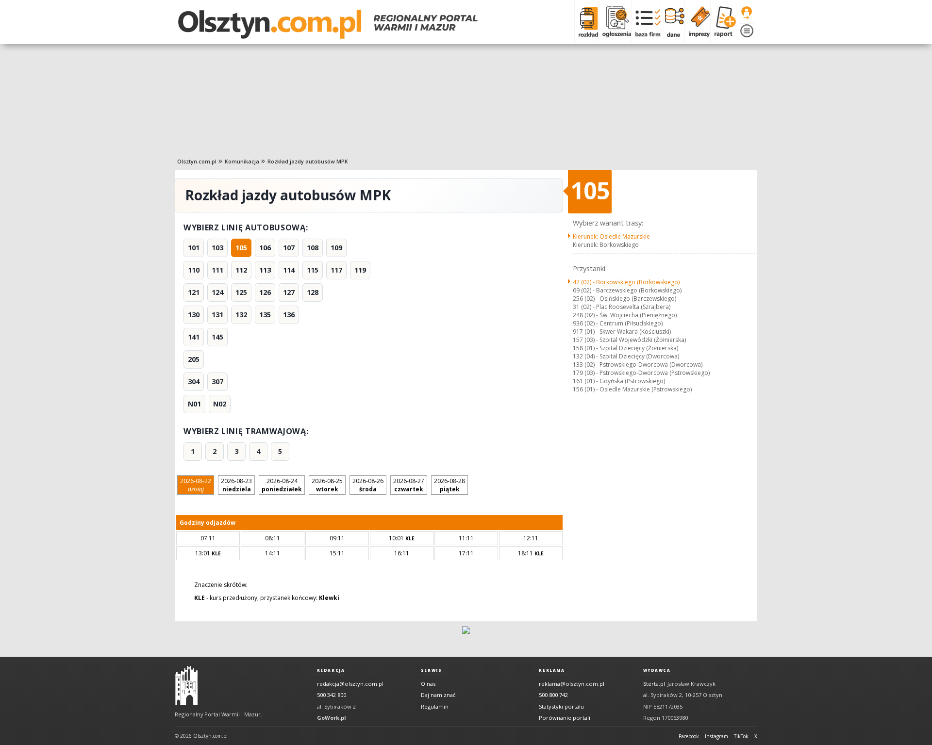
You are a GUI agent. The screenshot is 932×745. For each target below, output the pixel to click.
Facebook (689, 736)
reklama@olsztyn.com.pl (571, 683)
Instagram (716, 736)
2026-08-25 (327, 485)
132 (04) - (626, 356)
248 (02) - (625, 315)
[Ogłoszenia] (614, 22)
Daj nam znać (438, 694)
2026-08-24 (282, 485)
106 (265, 247)
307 (217, 381)
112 (241, 270)
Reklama (552, 670)
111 (217, 270)
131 (217, 314)
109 (336, 247)
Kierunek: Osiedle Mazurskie (611, 236)
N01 (194, 403)
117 (336, 270)
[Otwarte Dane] (672, 22)
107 (289, 247)
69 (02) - (627, 290)
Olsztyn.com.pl (196, 161)
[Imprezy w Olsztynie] (697, 22)
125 (241, 292)
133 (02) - (637, 364)
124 (217, 292)
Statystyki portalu (561, 706)
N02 (219, 403)
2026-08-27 (408, 485)
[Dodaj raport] (723, 22)
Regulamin (435, 706)
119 (360, 270)
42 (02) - (626, 282)
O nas (428, 683)
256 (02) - (624, 298)
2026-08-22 (195, 485)
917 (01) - (622, 331)
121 (194, 292)
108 (312, 247)
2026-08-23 (236, 485)
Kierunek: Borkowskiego (606, 245)
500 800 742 (553, 694)
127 (289, 292)
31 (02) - (621, 307)
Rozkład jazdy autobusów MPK (307, 161)
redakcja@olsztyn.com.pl (350, 683)
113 (265, 270)
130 (194, 314)
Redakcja (331, 670)
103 (217, 247)
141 (194, 336)
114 (289, 270)
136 (289, 314)
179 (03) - (641, 373)
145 (217, 336)
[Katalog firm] (646, 22)
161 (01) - (619, 381)
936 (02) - (618, 323)
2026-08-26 (367, 485)
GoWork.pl (331, 717)
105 (241, 247)
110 (194, 270)
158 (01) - (625, 348)
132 (241, 314)
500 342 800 (331, 694)
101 (194, 247)
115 (312, 270)
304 (194, 381)
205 (194, 359)
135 (265, 314)
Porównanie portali (564, 717)
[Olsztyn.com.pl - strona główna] (186, 685)
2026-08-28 (449, 485)
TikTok (741, 736)
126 (265, 292)
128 (312, 292)
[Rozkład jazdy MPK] (586, 22)
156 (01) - (632, 389)
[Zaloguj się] (746, 13)
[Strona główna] (328, 24)
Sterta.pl (654, 683)
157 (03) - (629, 340)
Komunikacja (242, 161)
